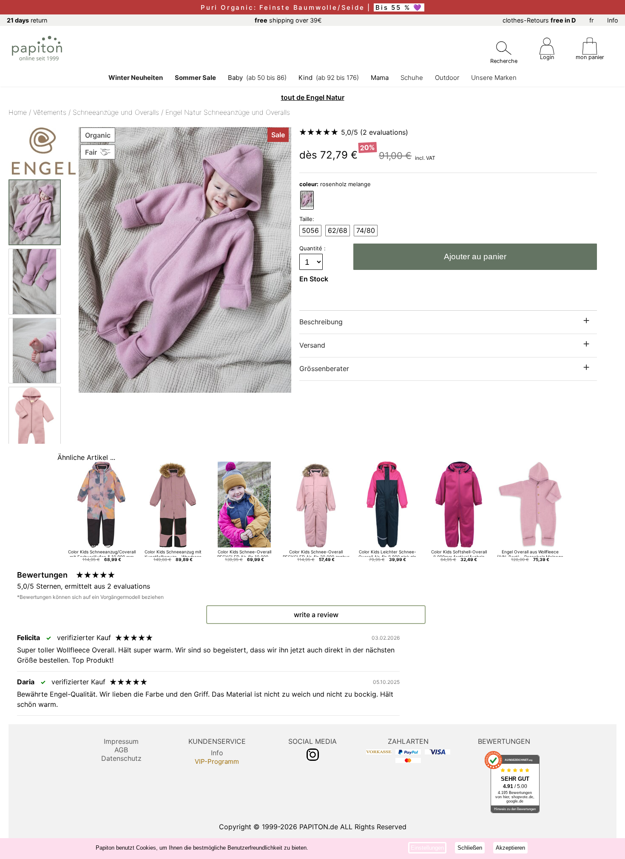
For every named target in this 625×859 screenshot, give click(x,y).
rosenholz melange (335, 184)
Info (612, 20)
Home (18, 112)
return (27, 20)
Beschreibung (321, 322)
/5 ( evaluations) (374, 132)
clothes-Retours (539, 20)
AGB (121, 750)
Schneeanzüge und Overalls (116, 112)
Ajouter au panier (475, 256)
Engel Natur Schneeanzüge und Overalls (227, 112)
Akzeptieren (510, 848)
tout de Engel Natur (312, 97)
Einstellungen (427, 848)
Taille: (306, 218)
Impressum (121, 741)
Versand (312, 345)
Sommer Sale (195, 78)
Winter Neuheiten (135, 78)
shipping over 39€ (288, 20)
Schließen (469, 848)
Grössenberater (324, 368)
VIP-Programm (217, 761)
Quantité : (313, 248)
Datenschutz (121, 758)
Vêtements (49, 112)
